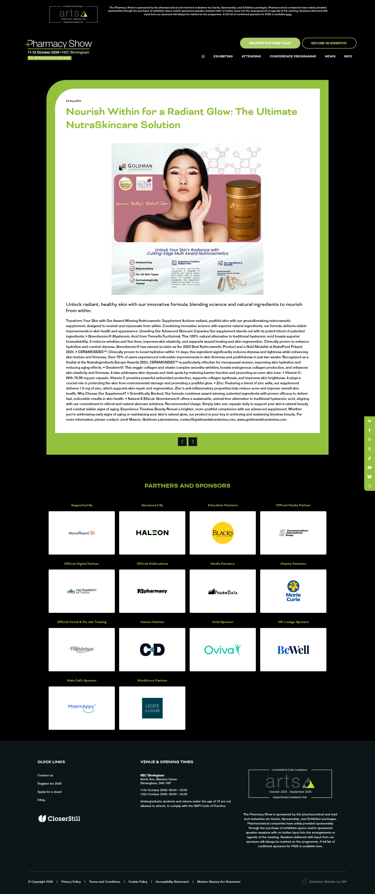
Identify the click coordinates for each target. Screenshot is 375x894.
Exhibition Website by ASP (328, 881)
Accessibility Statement (172, 881)
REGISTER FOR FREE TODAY (270, 43)
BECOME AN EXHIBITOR (329, 43)
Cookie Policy (137, 881)
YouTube (369, 467)
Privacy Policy (71, 881)
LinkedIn (369, 421)
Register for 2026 (50, 783)
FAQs (41, 800)
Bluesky (369, 477)
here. (289, 14)
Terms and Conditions (104, 881)
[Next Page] (192, 441)
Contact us (45, 775)
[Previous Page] (182, 441)
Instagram (369, 439)
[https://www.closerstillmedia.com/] (59, 829)
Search (369, 486)
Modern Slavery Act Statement (218, 881)
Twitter (369, 449)
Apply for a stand (50, 791)
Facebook (369, 430)
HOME (203, 56)
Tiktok (369, 458)
